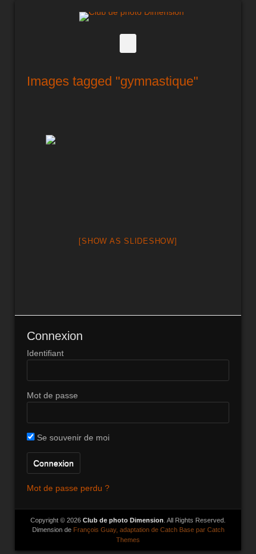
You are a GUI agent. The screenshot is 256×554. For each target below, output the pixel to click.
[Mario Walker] (128, 177)
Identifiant (45, 353)
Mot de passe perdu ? (68, 488)
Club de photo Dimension (123, 520)
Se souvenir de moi (72, 437)
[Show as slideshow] (128, 241)
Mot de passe (52, 395)
